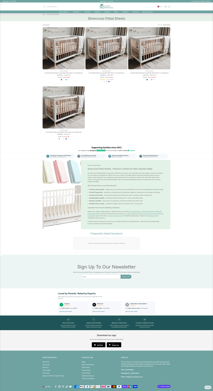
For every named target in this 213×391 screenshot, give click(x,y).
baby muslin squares (115, 216)
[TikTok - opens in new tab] (67, 386)
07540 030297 (135, 373)
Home (44, 14)
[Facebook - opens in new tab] (56, 386)
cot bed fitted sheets (147, 211)
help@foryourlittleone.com (134, 377)
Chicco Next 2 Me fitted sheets (132, 213)
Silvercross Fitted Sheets (53, 14)
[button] (54, 7)
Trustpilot (131, 150)
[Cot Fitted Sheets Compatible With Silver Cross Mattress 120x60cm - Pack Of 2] (64, 107)
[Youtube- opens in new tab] (70, 386)
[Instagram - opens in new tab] (59, 386)
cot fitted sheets (135, 211)
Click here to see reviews (66, 311)
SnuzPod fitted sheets (150, 213)
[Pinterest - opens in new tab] (63, 386)
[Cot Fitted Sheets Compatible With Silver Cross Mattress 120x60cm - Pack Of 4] (106, 48)
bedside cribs (152, 216)
